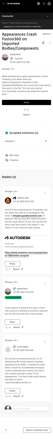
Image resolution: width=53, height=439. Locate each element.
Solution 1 (10, 141)
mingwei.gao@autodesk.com (27, 215)
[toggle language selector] (38, 3)
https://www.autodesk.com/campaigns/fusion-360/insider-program (26, 254)
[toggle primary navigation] (4, 3)
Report (26, 114)
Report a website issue (37, 430)
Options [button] (46, 34)
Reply (26, 102)
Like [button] (24, 109)
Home (4, 23)
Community (7, 16)
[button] (50, 43)
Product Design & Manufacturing (22, 23)
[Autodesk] (14, 3)
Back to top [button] (6, 430)
